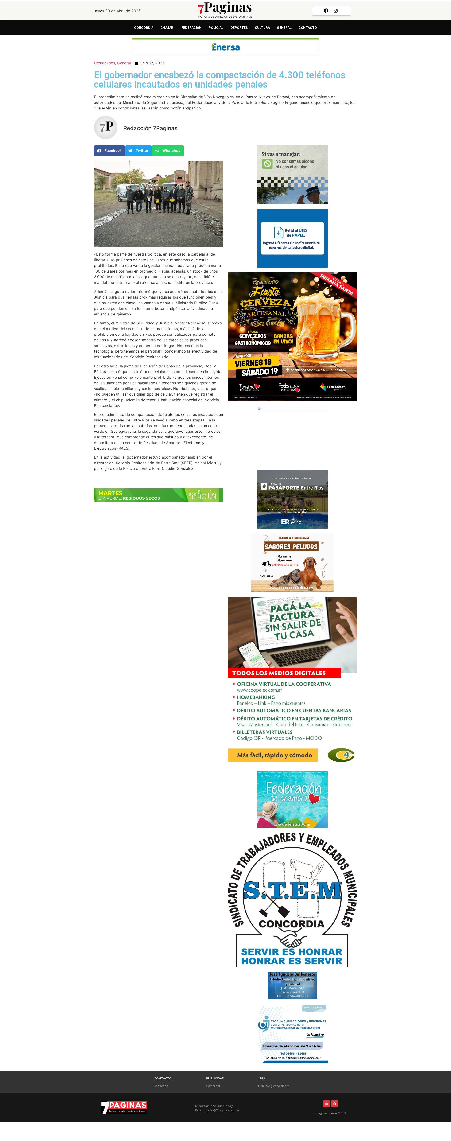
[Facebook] (326, 10)
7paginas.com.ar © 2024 (331, 1113)
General (284, 28)
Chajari (167, 28)
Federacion (191, 28)
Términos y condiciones (273, 1086)
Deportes (239, 28)
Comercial (213, 1086)
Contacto (308, 28)
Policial (216, 28)
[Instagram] (335, 10)
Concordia (143, 28)
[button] (109, 150)
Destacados (104, 63)
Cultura (262, 28)
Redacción (161, 1086)
